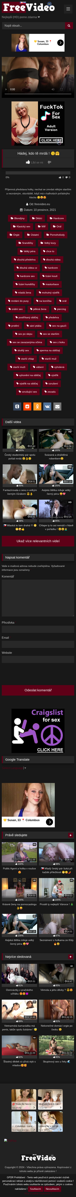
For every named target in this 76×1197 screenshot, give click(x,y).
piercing (61, 309)
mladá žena (24, 292)
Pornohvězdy (57, 234)
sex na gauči (59, 325)
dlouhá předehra (26, 259)
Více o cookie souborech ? (38, 1193)
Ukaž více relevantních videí (38, 541)
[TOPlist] (10, 1140)
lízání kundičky (27, 284)
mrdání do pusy (20, 300)
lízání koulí (51, 276)
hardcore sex (27, 276)
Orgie (16, 234)
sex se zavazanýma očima (27, 342)
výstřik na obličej (28, 383)
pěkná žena (39, 309)
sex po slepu (25, 333)
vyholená (59, 367)
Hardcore (58, 218)
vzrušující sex (29, 391)
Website (7, 652)
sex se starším (51, 333)
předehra (54, 317)
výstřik (54, 375)
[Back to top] (65, 1186)
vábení (40, 367)
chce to (50, 251)
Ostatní (35, 234)
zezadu (52, 391)
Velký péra (29, 251)
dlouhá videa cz (28, 267)
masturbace (52, 284)
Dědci (39, 218)
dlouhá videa (53, 259)
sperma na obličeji (50, 350)
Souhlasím (35, 1189)
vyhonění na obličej (30, 375)
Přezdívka (9, 622)
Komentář (8, 576)
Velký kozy (50, 242)
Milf (43, 226)
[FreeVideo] (31, 8)
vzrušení (53, 383)
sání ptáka (35, 325)
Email (6, 637)
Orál (59, 226)
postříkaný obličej (28, 317)
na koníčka (45, 300)
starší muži (19, 367)
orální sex (17, 309)
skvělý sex (23, 350)
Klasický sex (23, 226)
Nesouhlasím (52, 1189)
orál (64, 300)
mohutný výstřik (50, 292)
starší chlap (27, 358)
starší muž (50, 358)
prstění (15, 325)
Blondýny (19, 218)
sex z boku (59, 342)
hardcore (53, 267)
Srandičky (27, 242)
